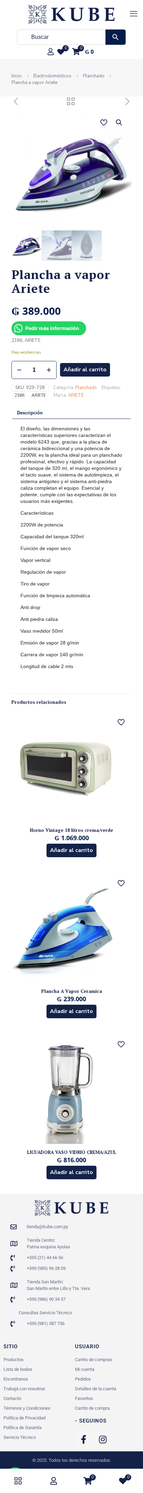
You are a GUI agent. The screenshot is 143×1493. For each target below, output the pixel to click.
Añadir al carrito (85, 369)
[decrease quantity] (19, 370)
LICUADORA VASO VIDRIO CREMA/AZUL (71, 1152)
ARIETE (39, 395)
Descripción (30, 412)
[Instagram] (102, 1439)
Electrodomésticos (52, 76)
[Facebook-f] (83, 1439)
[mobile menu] (134, 14)
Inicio (16, 76)
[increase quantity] (49, 370)
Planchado (93, 76)
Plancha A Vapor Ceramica (71, 991)
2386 (19, 395)
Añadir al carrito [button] (71, 850)
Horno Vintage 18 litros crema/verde (71, 830)
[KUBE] (71, 13)
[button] (119, 122)
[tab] (71, 413)
